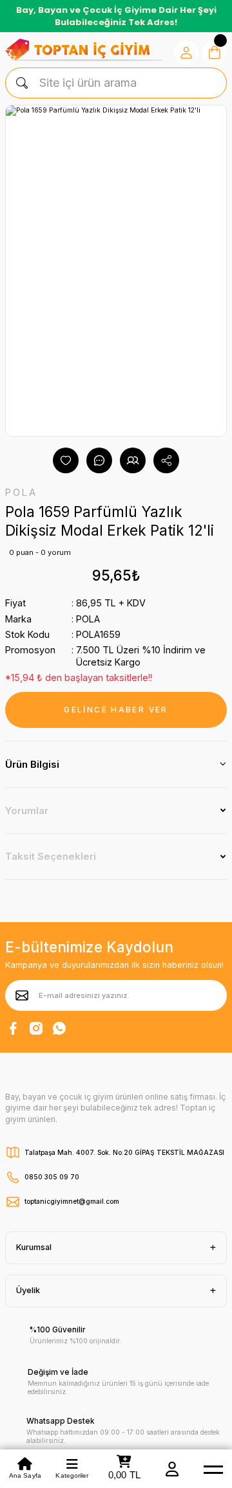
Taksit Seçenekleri (50, 856)
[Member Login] (172, 1468)
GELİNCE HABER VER (116, 709)
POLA (88, 618)
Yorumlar (26, 810)
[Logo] (84, 50)
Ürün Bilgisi (32, 764)
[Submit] (22, 995)
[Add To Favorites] (66, 460)
